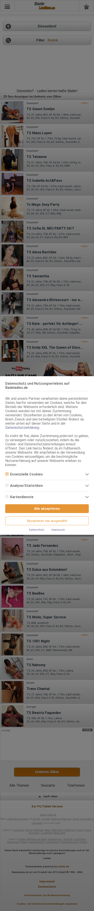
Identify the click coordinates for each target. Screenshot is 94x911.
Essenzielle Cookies (26, 474)
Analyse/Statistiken (26, 486)
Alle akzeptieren (47, 509)
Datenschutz (36, 529)
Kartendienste (21, 497)
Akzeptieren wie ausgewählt (47, 521)
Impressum (58, 529)
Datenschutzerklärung (22, 427)
